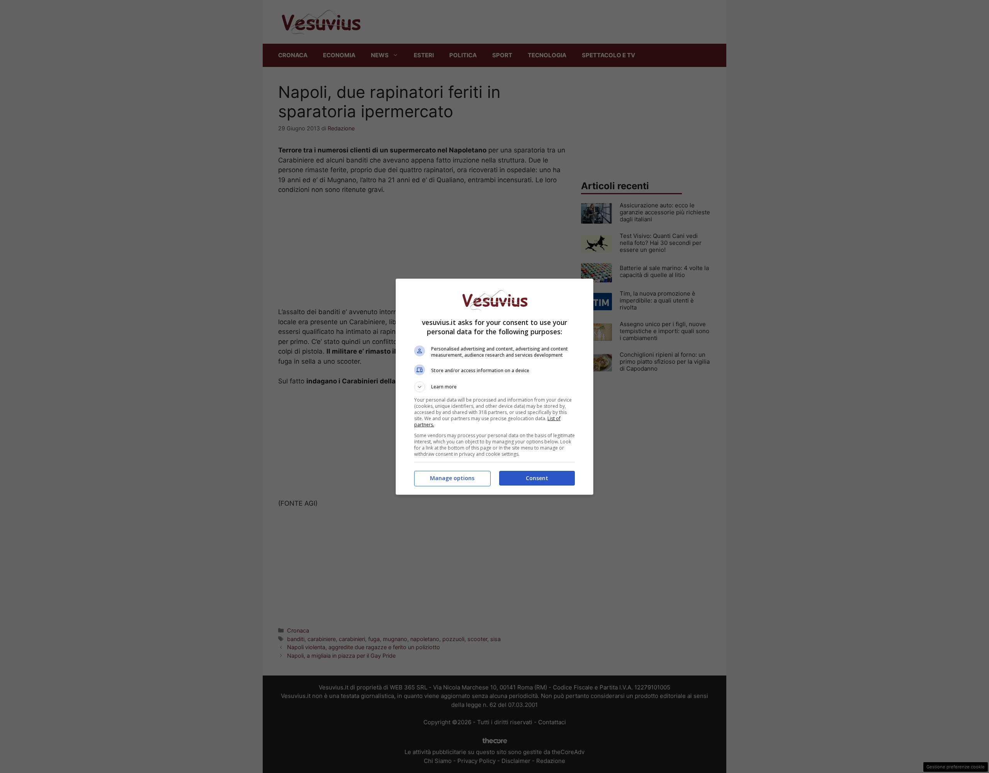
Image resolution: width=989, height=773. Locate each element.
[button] (494, 386)
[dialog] (494, 387)
